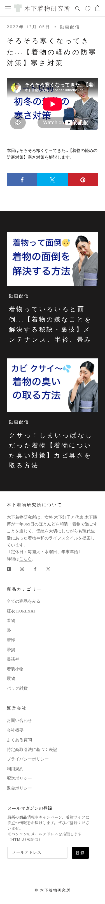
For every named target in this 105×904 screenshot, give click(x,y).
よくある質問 (19, 739)
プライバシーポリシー (28, 759)
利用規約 (15, 768)
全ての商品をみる (23, 601)
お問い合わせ (19, 720)
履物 (11, 678)
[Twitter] (48, 568)
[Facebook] (35, 568)
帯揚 (11, 649)
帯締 (11, 639)
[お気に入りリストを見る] (87, 8)
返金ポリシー (19, 788)
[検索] (77, 8)
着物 (11, 620)
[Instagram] (22, 568)
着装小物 (15, 668)
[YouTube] (9, 568)
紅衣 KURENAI (21, 611)
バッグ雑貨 (17, 688)
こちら (25, 558)
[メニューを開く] (8, 8)
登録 (80, 853)
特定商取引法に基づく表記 (32, 749)
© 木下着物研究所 (52, 890)
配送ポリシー (19, 778)
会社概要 (15, 730)
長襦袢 (13, 659)
